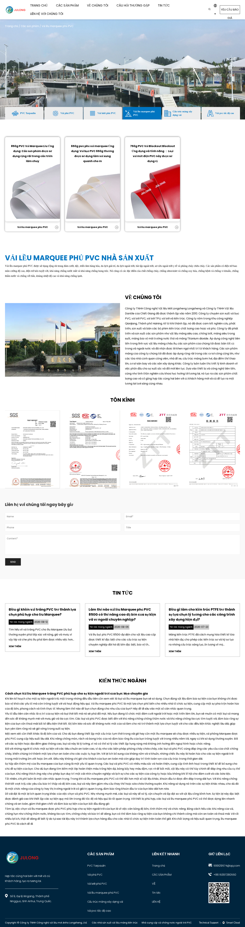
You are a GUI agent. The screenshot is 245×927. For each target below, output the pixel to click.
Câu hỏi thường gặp (133, 5)
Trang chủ (39, 5)
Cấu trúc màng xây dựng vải (68, 8)
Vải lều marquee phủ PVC (32, 227)
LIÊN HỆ (156, 902)
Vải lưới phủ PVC (97, 884)
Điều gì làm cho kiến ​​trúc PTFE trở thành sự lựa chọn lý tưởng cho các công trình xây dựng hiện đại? (202, 614)
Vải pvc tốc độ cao (99, 911)
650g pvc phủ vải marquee (89, 146)
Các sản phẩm (67, 5)
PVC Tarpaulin (96, 866)
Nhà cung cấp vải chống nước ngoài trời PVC (167, 922)
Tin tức (164, 5)
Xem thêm (15, 646)
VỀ (154, 884)
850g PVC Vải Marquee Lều (29, 146)
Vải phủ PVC (94, 875)
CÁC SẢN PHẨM (162, 875)
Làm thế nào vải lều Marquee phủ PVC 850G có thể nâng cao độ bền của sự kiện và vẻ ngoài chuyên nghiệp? (122, 614)
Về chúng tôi (97, 5)
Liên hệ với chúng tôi (46, 14)
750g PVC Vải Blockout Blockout (152, 146)
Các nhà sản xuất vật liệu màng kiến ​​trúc (115, 922)
